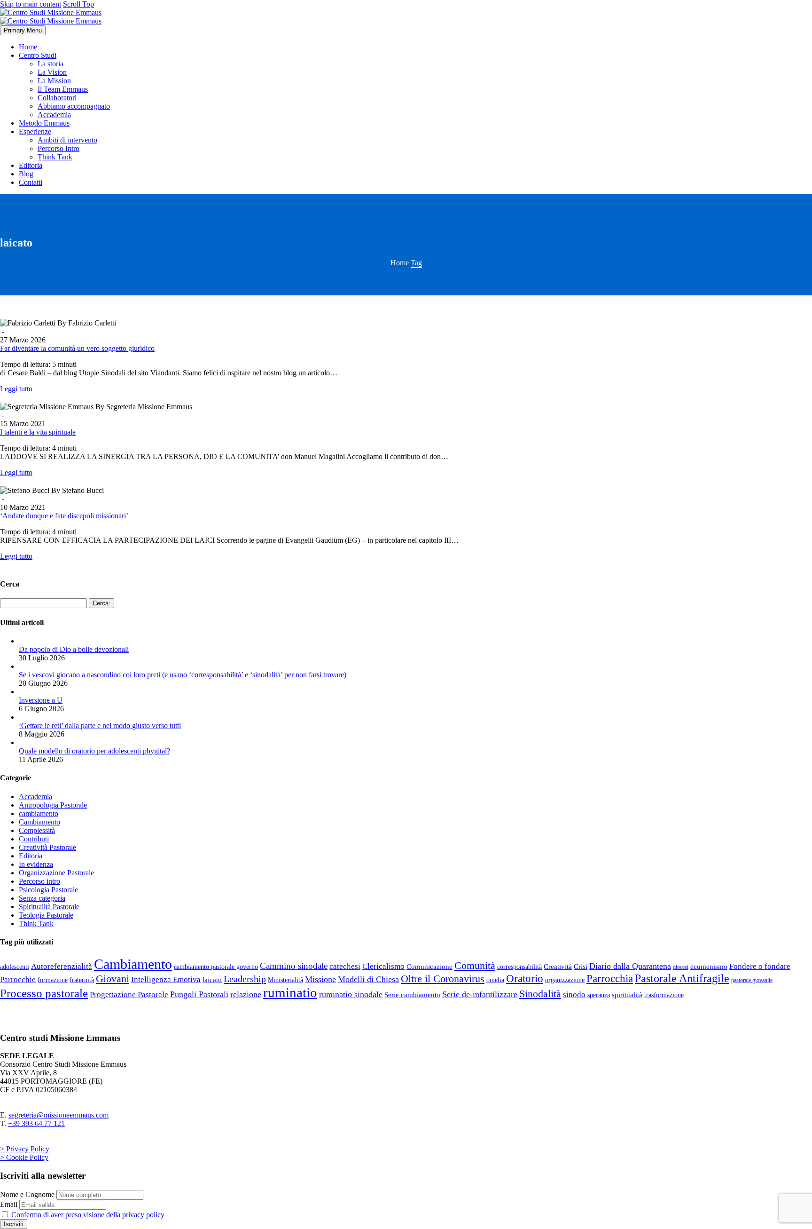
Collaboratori (57, 98)
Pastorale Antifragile (682, 978)
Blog (26, 174)
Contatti (30, 182)
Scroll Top (78, 4)
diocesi (680, 967)
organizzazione (565, 979)
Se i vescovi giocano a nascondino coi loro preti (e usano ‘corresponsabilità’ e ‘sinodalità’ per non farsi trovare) (182, 675)
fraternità (82, 979)
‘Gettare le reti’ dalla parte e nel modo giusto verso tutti (100, 725)
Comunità (474, 965)
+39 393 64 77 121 (36, 1123)
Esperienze (35, 131)
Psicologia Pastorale (48, 890)
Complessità (37, 830)
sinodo (574, 994)
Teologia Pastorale (46, 915)
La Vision (52, 72)
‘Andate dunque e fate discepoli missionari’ (64, 516)
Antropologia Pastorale (53, 805)
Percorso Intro (58, 148)
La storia (50, 64)
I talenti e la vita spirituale (38, 432)
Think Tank (55, 157)
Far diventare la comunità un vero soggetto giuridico (77, 348)
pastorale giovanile (752, 980)
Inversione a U (40, 700)
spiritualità (627, 995)
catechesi (344, 966)
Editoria (30, 165)
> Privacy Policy (24, 1149)
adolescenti (14, 966)
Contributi (34, 839)
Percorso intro (39, 881)
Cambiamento (39, 822)
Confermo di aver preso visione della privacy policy (87, 1215)
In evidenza (36, 864)
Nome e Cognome (27, 1194)
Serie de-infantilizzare (479, 994)
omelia (495, 979)
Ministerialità (285, 979)
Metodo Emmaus (44, 123)
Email (8, 1204)
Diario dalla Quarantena (630, 966)
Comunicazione (429, 966)
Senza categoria (42, 898)
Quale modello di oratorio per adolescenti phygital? (94, 751)
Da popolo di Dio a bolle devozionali (74, 649)
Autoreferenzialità (61, 966)
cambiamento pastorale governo (216, 966)
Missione (320, 979)
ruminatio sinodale (351, 994)
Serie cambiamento (412, 995)
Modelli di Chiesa (368, 979)
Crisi (580, 966)
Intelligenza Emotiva (166, 979)
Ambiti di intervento (67, 140)
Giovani (112, 978)
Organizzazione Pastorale (56, 873)
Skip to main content (30, 4)
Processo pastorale (44, 993)
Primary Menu (23, 30)
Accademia (54, 115)
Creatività (558, 966)
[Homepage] (51, 16)
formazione (53, 979)
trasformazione (664, 995)
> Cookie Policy (24, 1157)
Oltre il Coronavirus (442, 978)
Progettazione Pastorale (129, 994)
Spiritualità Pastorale (49, 907)
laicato (212, 979)
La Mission (54, 81)
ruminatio (290, 992)
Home (28, 47)
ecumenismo (708, 966)
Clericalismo (383, 966)
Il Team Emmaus (63, 89)
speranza (598, 995)
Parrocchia (609, 978)
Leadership (245, 979)
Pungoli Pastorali (199, 994)
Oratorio (524, 978)
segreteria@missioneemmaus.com (58, 1115)
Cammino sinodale (294, 966)
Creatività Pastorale (47, 847)
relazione (245, 994)
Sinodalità (540, 993)
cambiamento (38, 813)
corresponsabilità (519, 966)
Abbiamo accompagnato (74, 106)
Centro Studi (37, 55)
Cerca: (101, 603)
